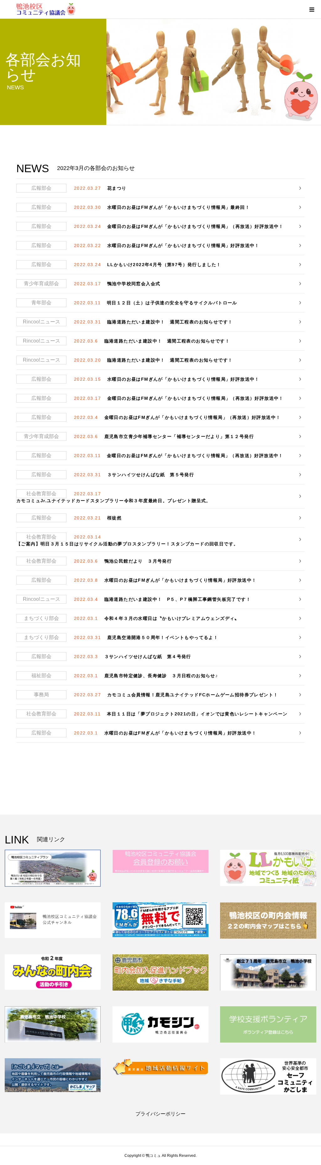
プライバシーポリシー (160, 1113)
